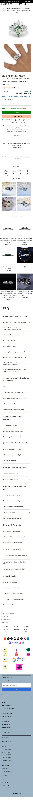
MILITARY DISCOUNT (6, 754)
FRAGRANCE (4, 719)
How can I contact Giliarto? (16, 588)
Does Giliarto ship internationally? (16, 507)
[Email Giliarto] (6, 634)
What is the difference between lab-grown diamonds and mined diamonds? (16, 328)
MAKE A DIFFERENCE (6, 757)
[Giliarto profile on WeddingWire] (5, 661)
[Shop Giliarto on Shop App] (10, 643)
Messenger (6, 175)
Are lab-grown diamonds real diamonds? (16, 322)
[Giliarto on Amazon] (21, 639)
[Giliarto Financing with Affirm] (13, 643)
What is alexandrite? (16, 387)
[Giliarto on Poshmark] (24, 639)
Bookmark (20, 175)
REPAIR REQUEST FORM (7, 713)
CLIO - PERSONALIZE (6, 749)
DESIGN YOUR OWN (6, 752)
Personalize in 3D (16, 116)
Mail (28, 172)
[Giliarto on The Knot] (5, 639)
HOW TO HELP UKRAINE (7, 771)
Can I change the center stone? (16, 437)
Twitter (6, 171)
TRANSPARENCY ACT (6, 724)
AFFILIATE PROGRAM (6, 741)
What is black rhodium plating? (16, 455)
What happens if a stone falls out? (16, 542)
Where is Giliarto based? (16, 582)
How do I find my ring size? (16, 474)
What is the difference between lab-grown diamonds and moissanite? (16, 363)
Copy (28, 175)
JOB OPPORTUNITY (6, 732)
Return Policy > (5, 619)
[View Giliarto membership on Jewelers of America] (16, 651)
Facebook (13, 171)
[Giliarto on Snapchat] (6, 631)
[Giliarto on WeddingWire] (8, 639)
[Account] (25, 4)
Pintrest (20, 171)
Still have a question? (16, 605)
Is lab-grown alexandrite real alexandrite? (16, 398)
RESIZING (4, 711)
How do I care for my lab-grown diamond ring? (16, 556)
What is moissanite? (16, 404)
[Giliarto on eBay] (18, 639)
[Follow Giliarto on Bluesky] (16, 643)
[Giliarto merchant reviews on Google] (19, 662)
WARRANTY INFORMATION (8, 708)
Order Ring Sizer (13, 96)
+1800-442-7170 (5, 782)
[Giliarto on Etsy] (11, 639)
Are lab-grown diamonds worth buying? (16, 357)
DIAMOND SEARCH (6, 763)
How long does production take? (16, 495)
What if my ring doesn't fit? (16, 479)
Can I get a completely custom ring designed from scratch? (16, 443)
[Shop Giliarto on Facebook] (23, 643)
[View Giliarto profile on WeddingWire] (5, 651)
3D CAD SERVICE (5, 729)
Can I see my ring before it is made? (16, 431)
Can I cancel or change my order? (16, 518)
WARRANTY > (4, 622)
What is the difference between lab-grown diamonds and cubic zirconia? (16, 370)
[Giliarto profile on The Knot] (5, 668)
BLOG (3, 744)
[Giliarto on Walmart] (28, 639)
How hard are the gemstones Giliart (16, 409)
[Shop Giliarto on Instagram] (19, 643)
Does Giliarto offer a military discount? (16, 599)
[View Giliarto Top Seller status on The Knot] (28, 655)
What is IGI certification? (16, 346)
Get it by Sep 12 (27, 92)
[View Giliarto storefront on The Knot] (16, 655)
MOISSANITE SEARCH (6, 760)
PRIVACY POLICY (5, 721)
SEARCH (3, 702)
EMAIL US (4, 779)
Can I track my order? (16, 512)
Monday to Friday (5, 785)
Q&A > (2, 610)
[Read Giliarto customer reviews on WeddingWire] (28, 651)
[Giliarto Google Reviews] (15, 639)
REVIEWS (4, 746)
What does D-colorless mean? (16, 335)
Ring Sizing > (4, 616)
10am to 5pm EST (5, 788)
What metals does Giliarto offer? (16, 449)
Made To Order (19, 93)
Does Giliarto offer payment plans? (16, 593)
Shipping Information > (7, 613)
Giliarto (13, 793)
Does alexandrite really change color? (16, 392)
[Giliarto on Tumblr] (16, 631)
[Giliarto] (7, 4)
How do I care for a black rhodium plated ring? (16, 562)
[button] (30, 4)
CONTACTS (4, 768)
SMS (13, 175)
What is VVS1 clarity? (16, 340)
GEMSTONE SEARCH (6, 765)
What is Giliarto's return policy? (16, 531)
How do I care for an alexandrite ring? (16, 569)
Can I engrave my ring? (16, 461)
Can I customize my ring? (16, 425)
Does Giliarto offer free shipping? (16, 501)
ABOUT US (4, 700)
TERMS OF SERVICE (6, 727)
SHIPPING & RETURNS (6, 705)
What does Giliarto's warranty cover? (16, 537)
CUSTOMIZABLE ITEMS (7, 716)
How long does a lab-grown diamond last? (16, 352)
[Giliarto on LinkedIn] (26, 631)
